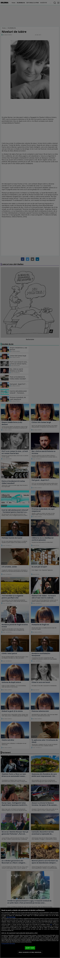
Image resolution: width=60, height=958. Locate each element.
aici (51, 924)
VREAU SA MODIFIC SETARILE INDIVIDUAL (30, 952)
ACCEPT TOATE (30, 948)
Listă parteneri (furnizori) (8, 943)
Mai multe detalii (11, 917)
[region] (30, 933)
